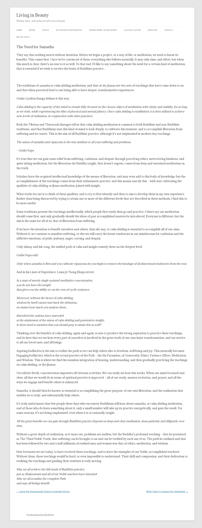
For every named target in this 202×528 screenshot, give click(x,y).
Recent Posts (23, 37)
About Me (152, 30)
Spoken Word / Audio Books (103, 30)
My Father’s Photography (69, 30)
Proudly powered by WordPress (40, 514)
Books (32, 30)
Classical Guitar (132, 30)
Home (19, 30)
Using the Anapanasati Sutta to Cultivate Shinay (43, 491)
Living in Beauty (32, 15)
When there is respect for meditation (167, 491)
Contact (168, 30)
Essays (45, 30)
